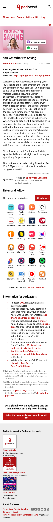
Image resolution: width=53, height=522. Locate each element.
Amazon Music (10, 213)
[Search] (49, 7)
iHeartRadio (42, 225)
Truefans (25, 363)
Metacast (31, 239)
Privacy (6, 515)
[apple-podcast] (36, 43)
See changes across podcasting (29, 316)
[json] (45, 510)
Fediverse (11, 225)
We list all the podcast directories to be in (26, 347)
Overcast (10, 252)
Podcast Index (42, 253)
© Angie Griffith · (39, 173)
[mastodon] (32, 510)
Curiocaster (42, 212)
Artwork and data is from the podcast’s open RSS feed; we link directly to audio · (27, 173)
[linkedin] (39, 510)
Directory (40, 17)
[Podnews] (18, 7)
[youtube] (42, 510)
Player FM (21, 252)
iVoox (11, 239)
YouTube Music (31, 280)
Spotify (42, 265)
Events (20, 17)
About (15, 512)
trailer (43, 320)
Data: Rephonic (44, 63)
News (6, 17)
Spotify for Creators (36, 177)
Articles (30, 17)
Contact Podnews (30, 515)
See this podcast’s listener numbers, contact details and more (30, 352)
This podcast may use (28, 181)
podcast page (21, 390)
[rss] (48, 510)
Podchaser (21, 265)
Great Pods (31, 225)
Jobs (13, 17)
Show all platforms (36, 287)
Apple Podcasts (21, 213)
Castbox (31, 212)
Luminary (21, 239)
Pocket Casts (32, 253)
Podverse (32, 265)
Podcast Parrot (11, 266)
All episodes (43, 198)
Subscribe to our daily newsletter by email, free (26, 416)
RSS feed (42, 279)
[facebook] (36, 510)
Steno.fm (11, 279)
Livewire (15, 363)
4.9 (14, 63)
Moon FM (42, 239)
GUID (22, 302)
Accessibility (16, 515)
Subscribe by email (21, 280)
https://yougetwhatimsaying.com (31, 75)
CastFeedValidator (21, 366)
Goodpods (21, 225)
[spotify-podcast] (32, 50)
